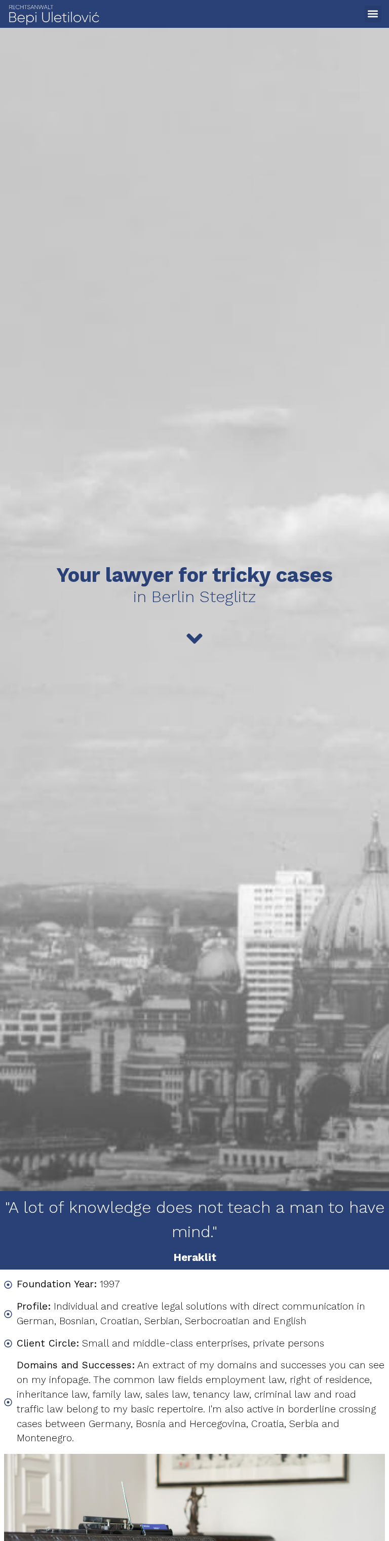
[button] (373, 14)
